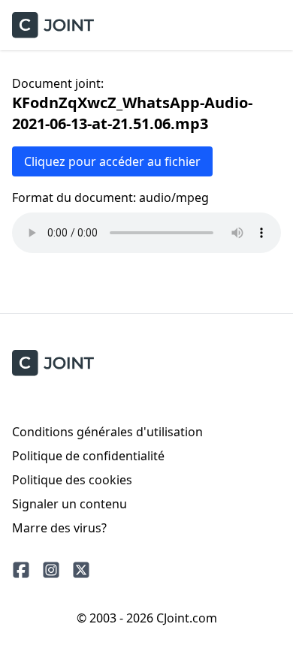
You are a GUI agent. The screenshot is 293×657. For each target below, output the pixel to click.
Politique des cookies (72, 480)
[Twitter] (81, 570)
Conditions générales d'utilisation (107, 431)
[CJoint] (53, 363)
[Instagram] (51, 570)
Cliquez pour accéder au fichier (112, 161)
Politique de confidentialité (88, 456)
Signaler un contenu (69, 504)
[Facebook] (21, 570)
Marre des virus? (59, 528)
